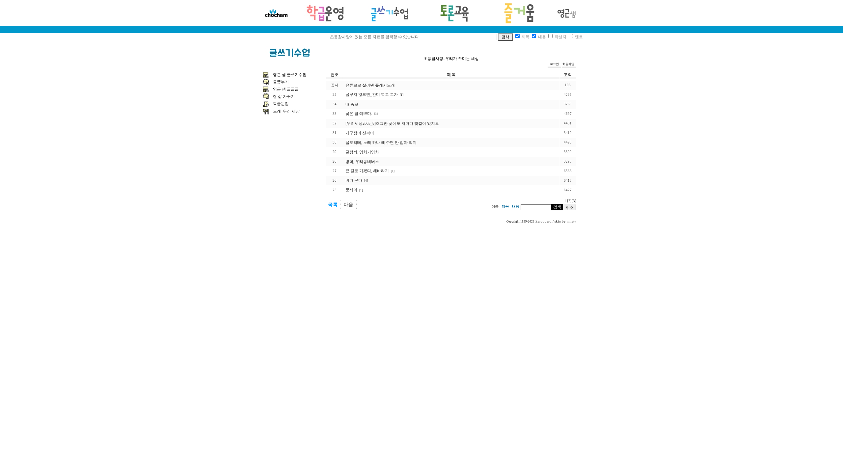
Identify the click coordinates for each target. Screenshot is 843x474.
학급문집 (281, 103)
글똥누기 (281, 82)
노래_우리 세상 (286, 111)
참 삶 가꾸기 (284, 96)
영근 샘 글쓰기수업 (290, 74)
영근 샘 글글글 (286, 89)
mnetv (571, 221)
